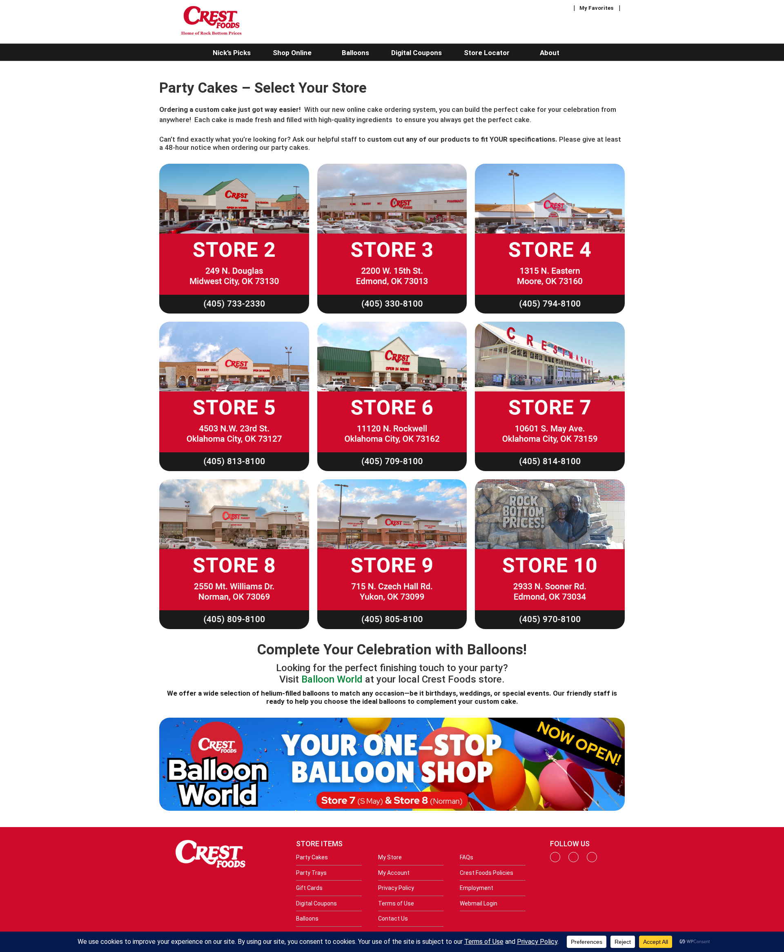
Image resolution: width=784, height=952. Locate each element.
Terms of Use (396, 903)
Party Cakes (312, 857)
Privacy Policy (396, 888)
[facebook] (555, 860)
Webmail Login (478, 903)
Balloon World (332, 679)
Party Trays (311, 873)
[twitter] (592, 860)
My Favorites (596, 8)
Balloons (307, 918)
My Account (394, 873)
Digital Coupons (316, 903)
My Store (390, 857)
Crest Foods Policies (486, 873)
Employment (476, 888)
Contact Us (393, 918)
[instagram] (573, 860)
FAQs (466, 857)
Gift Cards (309, 888)
